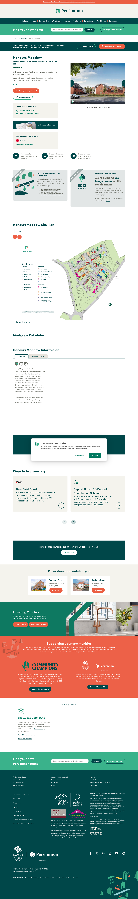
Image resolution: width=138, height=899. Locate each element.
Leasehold (93, 777)
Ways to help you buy (20, 47)
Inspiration (46, 47)
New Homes (23, 38)
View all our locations (115, 761)
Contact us (113, 21)
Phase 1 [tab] (20, 231)
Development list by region (113, 29)
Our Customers (56, 780)
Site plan (34, 45)
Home (15, 38)
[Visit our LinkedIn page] (103, 853)
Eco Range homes (107, 179)
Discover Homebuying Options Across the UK (39, 878)
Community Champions (40, 689)
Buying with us (44, 21)
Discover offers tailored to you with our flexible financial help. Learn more (69, 2)
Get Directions (37, 356)
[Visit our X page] (97, 853)
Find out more (21, 624)
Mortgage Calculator (47, 45)
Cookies (15, 807)
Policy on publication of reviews (23, 820)
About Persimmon (18, 785)
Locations (67, 21)
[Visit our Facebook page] (91, 853)
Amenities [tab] (21, 356)
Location (60, 45)
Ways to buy (56, 21)
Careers (53, 785)
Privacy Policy (17, 799)
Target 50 (93, 780)
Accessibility (17, 803)
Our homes (77, 21)
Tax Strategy (17, 811)
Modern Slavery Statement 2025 (100, 782)
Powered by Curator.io (69, 705)
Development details (20, 45)
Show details (79, 455)
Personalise (35, 47)
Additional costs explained (59, 777)
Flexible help (101, 21)
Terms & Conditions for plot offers (23, 824)
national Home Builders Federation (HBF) (107, 821)
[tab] (16, 364)
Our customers (89, 21)
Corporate (54, 782)
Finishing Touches (18, 782)
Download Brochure (38, 624)
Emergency (93, 785)
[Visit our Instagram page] (110, 853)
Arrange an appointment (113, 46)
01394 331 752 (87, 46)
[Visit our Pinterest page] (123, 853)
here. (108, 201)
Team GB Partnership (98, 687)
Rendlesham (60, 878)
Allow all (95, 455)
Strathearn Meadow (72, 878)
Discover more (69, 552)
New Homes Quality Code (21, 795)
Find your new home (29, 21)
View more (56, 590)
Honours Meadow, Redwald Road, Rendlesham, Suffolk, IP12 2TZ (35, 62)
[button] (75, 83)
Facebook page (39, 729)
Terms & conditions (19, 815)
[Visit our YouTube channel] (116, 853)
